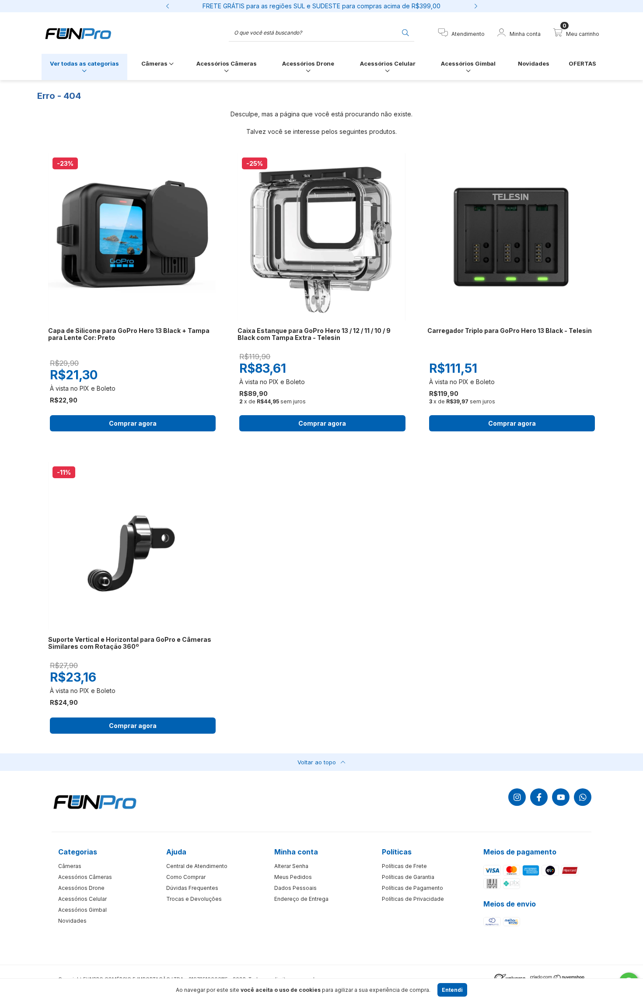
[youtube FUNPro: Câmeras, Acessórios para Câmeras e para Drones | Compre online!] (561, 797)
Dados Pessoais (295, 888)
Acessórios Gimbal (468, 63)
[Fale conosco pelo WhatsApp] (582, 797)
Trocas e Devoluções (194, 899)
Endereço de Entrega (301, 899)
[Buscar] (405, 32)
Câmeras (155, 63)
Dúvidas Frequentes (192, 888)
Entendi (452, 990)
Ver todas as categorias (84, 63)
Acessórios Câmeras (226, 63)
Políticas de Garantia (408, 877)
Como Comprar (186, 877)
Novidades (533, 63)
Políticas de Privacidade (413, 899)
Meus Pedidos (293, 877)
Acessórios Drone (308, 63)
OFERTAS (582, 63)
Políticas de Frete (404, 866)
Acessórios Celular (388, 63)
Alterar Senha (291, 866)
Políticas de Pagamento (412, 888)
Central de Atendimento (196, 866)
